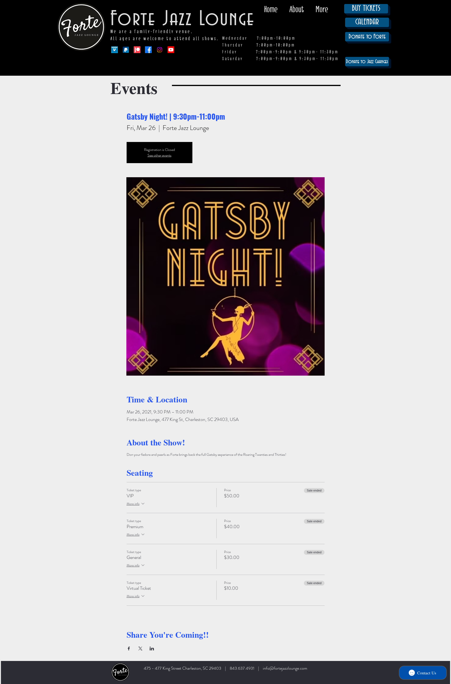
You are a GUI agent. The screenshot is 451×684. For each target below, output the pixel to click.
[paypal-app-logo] (125, 49)
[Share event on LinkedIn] (152, 648)
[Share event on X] (140, 648)
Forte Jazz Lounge (182, 19)
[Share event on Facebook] (129, 648)
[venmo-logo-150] (114, 49)
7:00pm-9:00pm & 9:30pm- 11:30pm (297, 59)
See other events (159, 155)
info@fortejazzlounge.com (285, 668)
